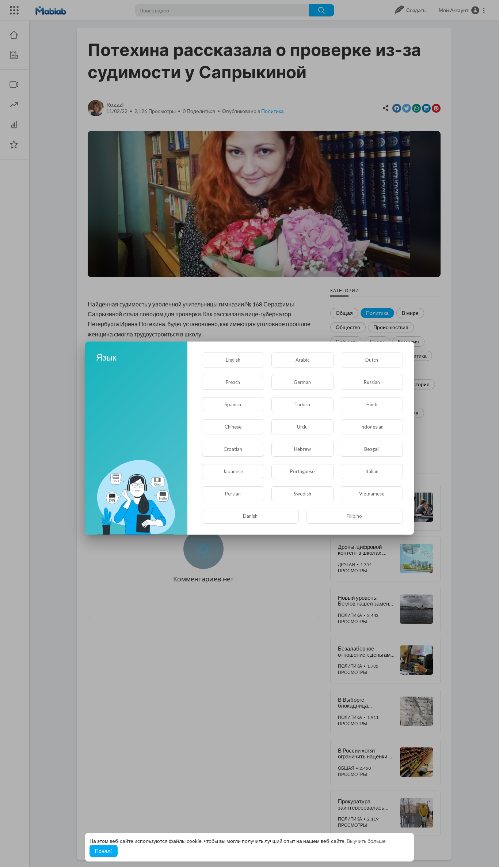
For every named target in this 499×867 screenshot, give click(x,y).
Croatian (233, 449)
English (233, 360)
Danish (250, 516)
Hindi (371, 404)
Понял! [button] (103, 851)
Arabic (302, 360)
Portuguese (302, 471)
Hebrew (302, 449)
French (233, 382)
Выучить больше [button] (366, 841)
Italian (371, 471)
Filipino (354, 516)
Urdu (302, 427)
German (302, 382)
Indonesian (372, 427)
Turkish (302, 404)
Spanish (233, 404)
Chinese (233, 427)
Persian (233, 494)
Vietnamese (371, 494)
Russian (372, 382)
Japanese (233, 471)
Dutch (371, 360)
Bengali (372, 449)
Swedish (302, 494)
